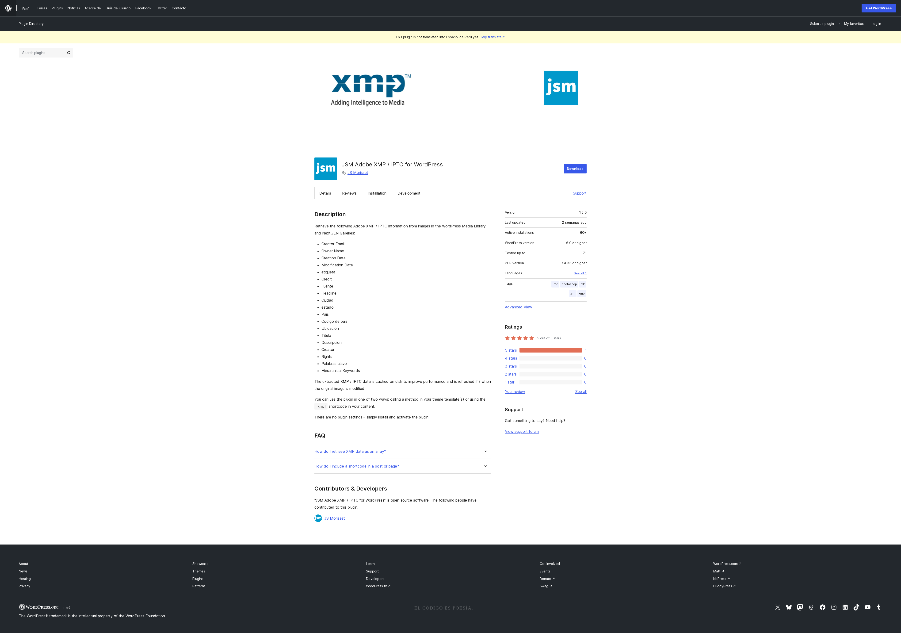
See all (581, 391)
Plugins (197, 579)
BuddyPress (724, 586)
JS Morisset (357, 172)
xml (572, 293)
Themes (198, 571)
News (23, 571)
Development (408, 193)
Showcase (200, 564)
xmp (582, 293)
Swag (546, 586)
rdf (583, 284)
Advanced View (518, 307)
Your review (515, 391)
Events (545, 571)
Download (575, 169)
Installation (377, 193)
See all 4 (580, 273)
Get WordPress (879, 8)
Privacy (24, 586)
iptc (555, 284)
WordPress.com (727, 564)
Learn (370, 564)
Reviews (349, 193)
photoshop (569, 284)
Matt (718, 571)
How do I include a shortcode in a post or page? (356, 466)
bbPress (721, 579)
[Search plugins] (68, 53)
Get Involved (550, 564)
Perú (67, 608)
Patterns (199, 586)
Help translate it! (492, 37)
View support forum (522, 431)
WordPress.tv (378, 586)
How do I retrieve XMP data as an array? (350, 451)
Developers (375, 579)
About (23, 564)
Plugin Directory (31, 24)
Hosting (25, 579)
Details (325, 193)
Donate (547, 579)
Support (580, 193)
